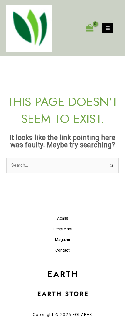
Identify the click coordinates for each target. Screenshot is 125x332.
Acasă (62, 218)
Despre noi (62, 228)
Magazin (62, 239)
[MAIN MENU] (107, 28)
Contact (62, 250)
